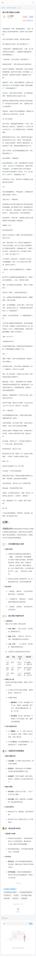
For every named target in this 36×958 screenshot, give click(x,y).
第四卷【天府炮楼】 (11, 8)
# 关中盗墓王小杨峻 (26, 895)
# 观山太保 (15, 898)
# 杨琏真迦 (24, 898)
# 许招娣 (16, 895)
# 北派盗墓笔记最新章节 (25, 892)
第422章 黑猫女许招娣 (11, 12)
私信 (32, 17)
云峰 (8, 16)
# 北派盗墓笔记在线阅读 (10, 892)
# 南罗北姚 (7, 898)
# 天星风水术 (7, 895)
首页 (3, 8)
